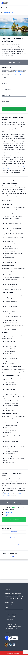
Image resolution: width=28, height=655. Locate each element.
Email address (5, 83)
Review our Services (10, 616)
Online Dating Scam (14, 537)
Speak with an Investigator (13, 653)
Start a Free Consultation (12, 612)
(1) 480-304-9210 (6, 494)
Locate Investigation (14, 534)
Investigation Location (6, 95)
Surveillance (14, 541)
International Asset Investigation (14, 544)
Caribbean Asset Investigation (14, 547)
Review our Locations (11, 614)
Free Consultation (14, 520)
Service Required (5, 101)
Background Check (14, 531)
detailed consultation (19, 71)
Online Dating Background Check (13, 626)
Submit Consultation (14, 109)
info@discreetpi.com (18, 74)
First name (4, 77)
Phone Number (7, 89)
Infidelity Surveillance (14, 556)
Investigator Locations (10, 8)
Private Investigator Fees (12, 628)
